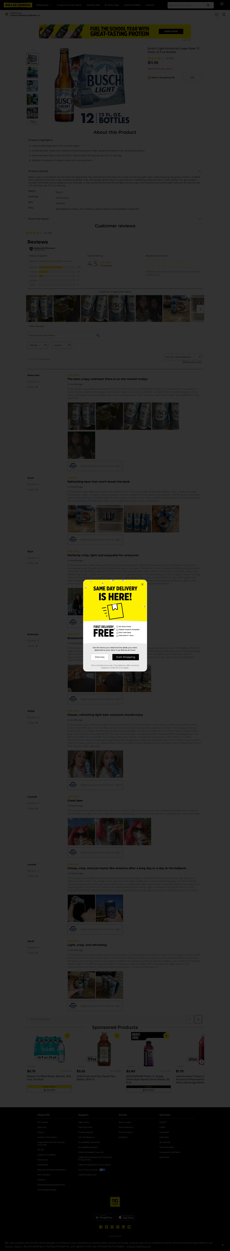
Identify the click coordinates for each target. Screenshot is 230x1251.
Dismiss (100, 657)
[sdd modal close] (142, 584)
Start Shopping (125, 657)
